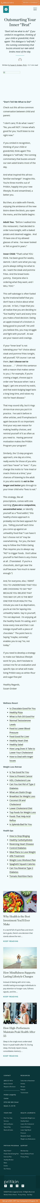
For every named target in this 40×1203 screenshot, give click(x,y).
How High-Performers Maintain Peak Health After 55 (19, 1032)
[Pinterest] (23, 1186)
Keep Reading (10, 941)
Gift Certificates (8, 1124)
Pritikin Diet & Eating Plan (11, 1154)
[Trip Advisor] (11, 1186)
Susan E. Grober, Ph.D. (18, 65)
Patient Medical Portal (27, 1154)
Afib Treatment (17, 856)
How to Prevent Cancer (20, 776)
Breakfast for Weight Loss (22, 796)
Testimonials (24, 1093)
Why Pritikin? (7, 1151)
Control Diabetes (17, 848)
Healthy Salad (16, 744)
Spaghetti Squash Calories (22, 864)
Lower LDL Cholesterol (27, 1124)
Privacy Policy (25, 1157)
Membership (24, 1151)
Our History (7, 1169)
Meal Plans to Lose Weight (22, 852)
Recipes (23, 1087)
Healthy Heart (25, 1121)
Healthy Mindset (8, 1160)
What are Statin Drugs (20, 792)
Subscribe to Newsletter (28, 1081)
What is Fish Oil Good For (21, 716)
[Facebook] (5, 1186)
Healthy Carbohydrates (20, 840)
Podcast (23, 1090)
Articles (23, 1084)
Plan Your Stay (8, 1118)
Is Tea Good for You (19, 772)
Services (6, 1121)
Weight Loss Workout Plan (22, 860)
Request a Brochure (9, 1087)
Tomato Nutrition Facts (21, 876)
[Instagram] (17, 1186)
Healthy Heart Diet (18, 740)
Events (6, 1166)
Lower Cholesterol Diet (20, 808)
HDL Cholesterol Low (20, 780)
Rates (5, 1163)
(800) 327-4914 (8, 3)
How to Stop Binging (19, 836)
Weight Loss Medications (28, 1139)
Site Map (29, 1195)
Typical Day (7, 1127)
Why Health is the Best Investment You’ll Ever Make (16, 920)
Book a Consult (8, 1084)
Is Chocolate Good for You (22, 708)
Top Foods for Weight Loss (22, 812)
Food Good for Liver (19, 736)
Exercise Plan (8, 1157)
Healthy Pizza (16, 712)
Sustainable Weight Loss (28, 1118)
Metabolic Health (26, 1136)
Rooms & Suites (8, 1130)
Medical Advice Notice (10, 1195)
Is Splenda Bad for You (20, 824)
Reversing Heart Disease (21, 844)
